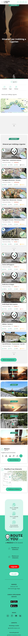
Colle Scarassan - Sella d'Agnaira (10, 239)
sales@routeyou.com (14, 628)
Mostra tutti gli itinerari (8, 360)
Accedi (14, 574)
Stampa (16, 89)
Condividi (4, 89)
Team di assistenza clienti (14, 635)
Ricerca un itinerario (15, 557)
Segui (10, 89)
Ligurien (15, 82)
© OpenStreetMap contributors (22, 112)
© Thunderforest (14, 112)
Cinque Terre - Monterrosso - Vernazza (12, 200)
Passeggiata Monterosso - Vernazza (11, 180)
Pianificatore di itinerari (14, 489)
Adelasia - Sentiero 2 (7, 324)
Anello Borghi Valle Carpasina (10, 304)
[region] (14, 105)
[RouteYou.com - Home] (7, 2)
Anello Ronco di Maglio (8, 284)
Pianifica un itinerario (15, 548)
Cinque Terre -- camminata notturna (11, 160)
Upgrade (14, 567)
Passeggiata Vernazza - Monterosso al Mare (13, 220)
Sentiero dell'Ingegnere (8, 264)
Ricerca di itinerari (14, 460)
